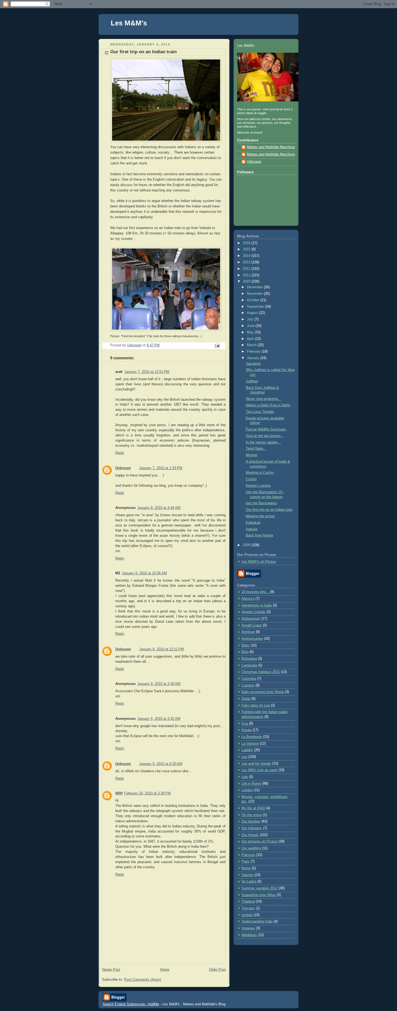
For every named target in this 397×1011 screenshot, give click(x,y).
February (254, 351)
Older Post (217, 970)
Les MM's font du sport (259, 770)
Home (164, 970)
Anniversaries (252, 639)
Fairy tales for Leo (255, 705)
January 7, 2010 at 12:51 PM (146, 372)
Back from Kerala (259, 535)
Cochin (251, 479)
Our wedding (251, 848)
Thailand (248, 901)
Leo (244, 757)
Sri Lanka (248, 881)
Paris (245, 861)
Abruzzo (247, 599)
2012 (247, 269)
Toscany (248, 908)
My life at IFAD (253, 808)
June (251, 326)
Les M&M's (129, 23)
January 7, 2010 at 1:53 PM (160, 468)
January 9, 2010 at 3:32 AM (158, 719)
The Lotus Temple (260, 412)
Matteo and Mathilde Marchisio (271, 147)
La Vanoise (250, 743)
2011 (247, 275)
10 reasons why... (255, 592)
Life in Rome (251, 783)
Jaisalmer (253, 364)
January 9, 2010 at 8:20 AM (160, 764)
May (251, 332)
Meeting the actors (260, 516)
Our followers (251, 828)
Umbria (247, 915)
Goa (244, 723)
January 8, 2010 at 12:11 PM (161, 649)
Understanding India (256, 921)
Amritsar (248, 632)
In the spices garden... (263, 442)
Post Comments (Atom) (142, 980)
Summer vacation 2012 (259, 888)
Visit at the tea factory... (265, 436)
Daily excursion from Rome (262, 692)
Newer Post (111, 970)
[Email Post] (217, 345)
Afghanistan (250, 619)
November (255, 294)
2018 (247, 243)
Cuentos (247, 685)
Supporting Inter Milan (258, 895)
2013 (247, 262)
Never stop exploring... (263, 399)
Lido (244, 777)
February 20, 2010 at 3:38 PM (147, 793)
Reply (119, 453)
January (253, 358)
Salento (247, 875)
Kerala (246, 730)
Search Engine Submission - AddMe (131, 1004)
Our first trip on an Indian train (269, 510)
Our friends (250, 835)
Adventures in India (256, 605)
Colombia (248, 679)
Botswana (249, 659)
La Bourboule (251, 737)
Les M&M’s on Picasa (258, 561)
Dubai (245, 699)
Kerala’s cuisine (258, 486)
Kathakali (253, 523)
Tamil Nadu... (256, 448)
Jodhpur (252, 381)
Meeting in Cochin (260, 473)
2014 (247, 256)
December (255, 287)
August (253, 313)
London (247, 790)
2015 (247, 249)
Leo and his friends (256, 763)
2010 (247, 281)
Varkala (251, 529)
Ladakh (247, 750)
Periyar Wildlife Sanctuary (266, 429)
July (250, 319)
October (253, 300)
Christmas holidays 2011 (260, 672)
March (252, 345)
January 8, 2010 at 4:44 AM (158, 508)
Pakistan (248, 855)
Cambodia (249, 665)
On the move (251, 815)
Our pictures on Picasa (259, 841)
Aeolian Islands (253, 612)
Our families (250, 821)
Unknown (123, 468)
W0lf (119, 793)
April (251, 339)
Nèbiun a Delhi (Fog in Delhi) (268, 405)
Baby (245, 645)
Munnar (251, 455)
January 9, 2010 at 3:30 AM (158, 684)
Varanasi (248, 928)
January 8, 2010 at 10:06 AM (144, 573)
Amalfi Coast (251, 625)
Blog (244, 652)
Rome (246, 868)
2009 (247, 545)
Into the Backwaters (261, 503)
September (256, 307)
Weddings (249, 935)
